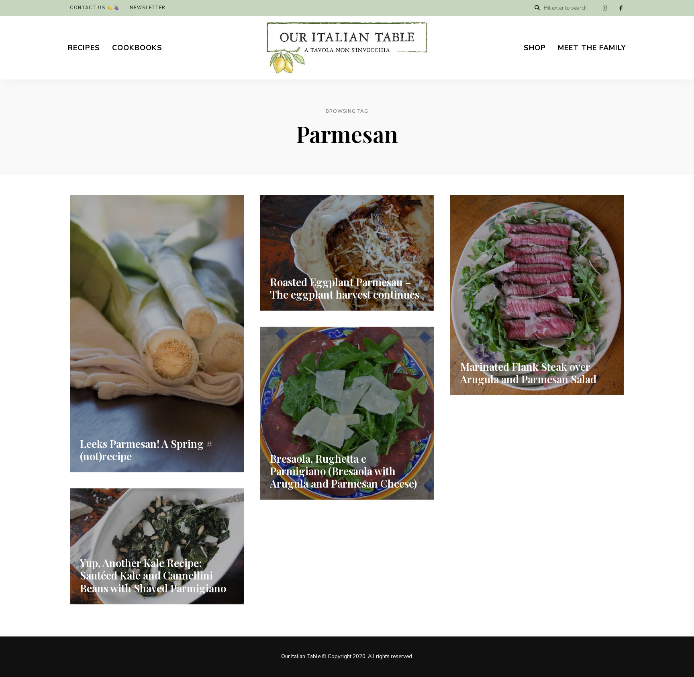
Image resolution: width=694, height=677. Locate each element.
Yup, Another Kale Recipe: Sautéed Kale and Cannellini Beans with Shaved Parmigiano (153, 575)
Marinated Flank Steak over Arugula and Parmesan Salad (528, 373)
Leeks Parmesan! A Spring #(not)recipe (146, 450)
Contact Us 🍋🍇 (95, 8)
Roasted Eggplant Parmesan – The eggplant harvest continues (344, 288)
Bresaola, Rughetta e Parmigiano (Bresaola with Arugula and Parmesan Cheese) (343, 470)
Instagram (605, 8)
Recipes (84, 48)
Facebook (621, 8)
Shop (535, 48)
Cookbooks (137, 48)
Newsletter (148, 8)
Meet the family (592, 48)
